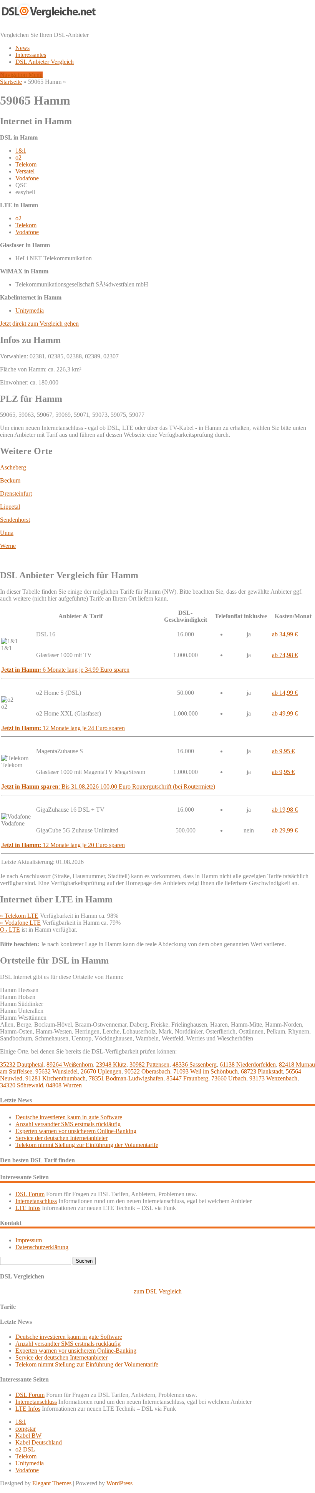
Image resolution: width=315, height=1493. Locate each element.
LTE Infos (27, 1208)
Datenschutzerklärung (41, 1247)
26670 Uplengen (101, 1071)
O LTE (10, 929)
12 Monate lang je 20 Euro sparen (63, 845)
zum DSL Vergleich (158, 1291)
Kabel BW (28, 1435)
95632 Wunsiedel (56, 1071)
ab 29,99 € (285, 830)
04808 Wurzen (64, 1085)
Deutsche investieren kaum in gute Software (68, 1117)
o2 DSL (25, 1449)
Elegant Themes (51, 1483)
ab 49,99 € (285, 713)
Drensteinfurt (16, 493)
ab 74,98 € (285, 655)
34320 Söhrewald (21, 1085)
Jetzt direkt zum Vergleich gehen (39, 323)
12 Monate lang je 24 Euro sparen (63, 728)
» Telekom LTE (19, 915)
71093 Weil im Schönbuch (205, 1071)
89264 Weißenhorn (69, 1064)
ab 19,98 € (285, 809)
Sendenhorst (15, 519)
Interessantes (30, 55)
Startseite (11, 81)
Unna (6, 532)
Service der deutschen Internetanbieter (61, 1138)
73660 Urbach (228, 1078)
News (22, 48)
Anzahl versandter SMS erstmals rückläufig (68, 1124)
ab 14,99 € (285, 692)
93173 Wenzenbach (273, 1078)
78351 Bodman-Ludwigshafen (126, 1078)
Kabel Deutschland (38, 1442)
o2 (18, 157)
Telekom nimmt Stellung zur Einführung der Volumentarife (86, 1145)
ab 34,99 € (285, 634)
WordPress (119, 1483)
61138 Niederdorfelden (248, 1064)
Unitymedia (29, 310)
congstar (25, 1428)
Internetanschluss (36, 1201)
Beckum (10, 480)
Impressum (28, 1240)
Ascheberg (13, 467)
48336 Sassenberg (194, 1064)
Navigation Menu (21, 75)
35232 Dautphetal (21, 1064)
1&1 (20, 150)
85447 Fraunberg (187, 1078)
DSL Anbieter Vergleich (44, 61)
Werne (8, 546)
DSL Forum (30, 1194)
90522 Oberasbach (147, 1071)
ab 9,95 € (283, 751)
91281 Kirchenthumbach (55, 1078)
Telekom (25, 164)
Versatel (25, 171)
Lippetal (10, 506)
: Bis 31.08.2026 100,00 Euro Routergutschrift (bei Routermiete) (108, 786)
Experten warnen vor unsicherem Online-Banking (75, 1131)
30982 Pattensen (149, 1064)
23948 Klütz (111, 1064)
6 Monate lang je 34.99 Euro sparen (65, 669)
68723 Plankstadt (262, 1071)
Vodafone (27, 178)
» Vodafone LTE (20, 922)
